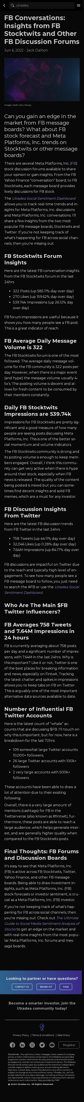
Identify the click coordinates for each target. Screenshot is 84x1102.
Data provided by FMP (48, 1080)
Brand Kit (46, 986)
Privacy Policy (21, 1035)
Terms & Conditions (43, 1035)
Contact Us (22, 986)
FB (73, 163)
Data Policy (63, 1035)
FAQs (66, 986)
